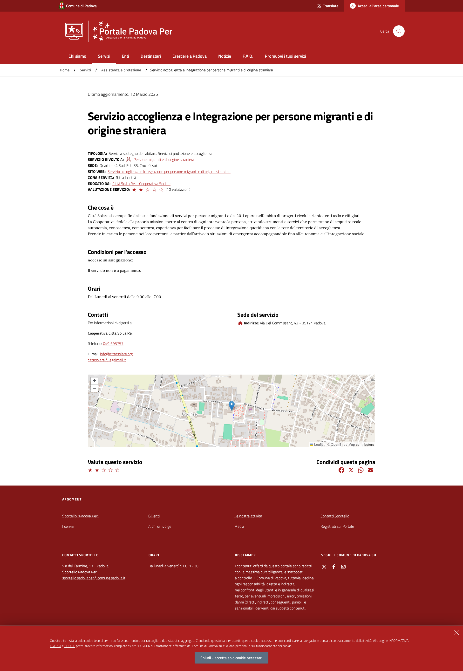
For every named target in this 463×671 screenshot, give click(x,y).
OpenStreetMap (343, 444)
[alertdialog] (231, 648)
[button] (134, 189)
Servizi (85, 70)
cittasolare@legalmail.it (107, 360)
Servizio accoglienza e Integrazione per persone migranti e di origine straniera (169, 171)
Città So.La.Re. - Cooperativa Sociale (141, 183)
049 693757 (113, 343)
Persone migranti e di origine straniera (164, 159)
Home (64, 70)
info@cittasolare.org (116, 354)
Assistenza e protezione (121, 70)
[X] (351, 469)
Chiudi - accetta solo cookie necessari (231, 658)
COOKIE (69, 645)
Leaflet (319, 444)
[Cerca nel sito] (399, 31)
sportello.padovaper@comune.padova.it (93, 578)
